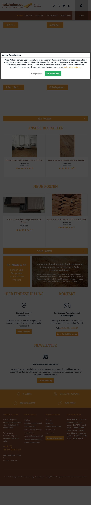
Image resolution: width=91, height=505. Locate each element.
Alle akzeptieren (53, 73)
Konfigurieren (37, 73)
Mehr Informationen (72, 67)
